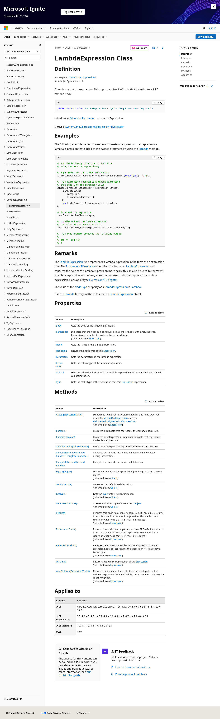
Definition (186, 53)
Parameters (62, 356)
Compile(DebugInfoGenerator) (72, 446)
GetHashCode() (64, 484)
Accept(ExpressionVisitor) (69, 414)
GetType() (61, 493)
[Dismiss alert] (213, 6)
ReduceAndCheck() (66, 529)
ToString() (61, 561)
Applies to (186, 74)
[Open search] (204, 28)
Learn (58, 47)
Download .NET (205, 36)
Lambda (143, 149)
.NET (67, 47)
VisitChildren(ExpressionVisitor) (73, 571)
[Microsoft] (6, 28)
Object (74, 118)
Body (58, 325)
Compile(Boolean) (65, 436)
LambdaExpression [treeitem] (19, 205)
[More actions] (162, 48)
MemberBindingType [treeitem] (17, 246)
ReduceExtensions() (66, 545)
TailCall (60, 372)
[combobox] (22, 51)
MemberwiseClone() (66, 503)
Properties (186, 66)
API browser (80, 47)
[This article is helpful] (208, 86)
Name (59, 344)
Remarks (186, 62)
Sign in (212, 27)
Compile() (61, 430)
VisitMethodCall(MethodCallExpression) (114, 421)
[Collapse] (40, 45)
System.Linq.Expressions (82, 77)
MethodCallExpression (116, 417)
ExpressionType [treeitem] (14, 141)
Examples (186, 58)
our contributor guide (75, 673)
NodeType (81, 287)
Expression (89, 118)
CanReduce (62, 331)
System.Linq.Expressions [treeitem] (19, 64)
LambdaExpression (71, 262)
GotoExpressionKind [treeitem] (17, 158)
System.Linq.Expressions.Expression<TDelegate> (95, 127)
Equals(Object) (64, 471)
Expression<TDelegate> (80, 266)
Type (58, 381)
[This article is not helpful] (212, 86)
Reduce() (60, 512)
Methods (186, 70)
